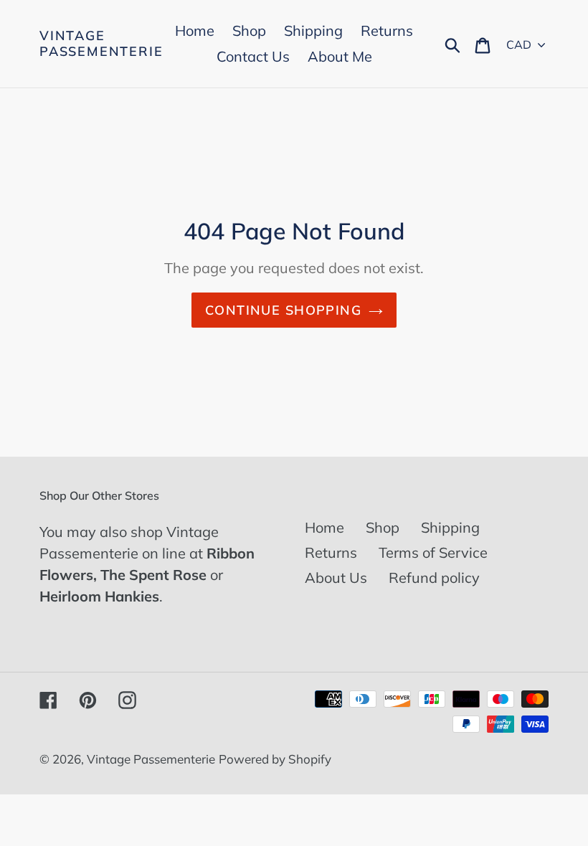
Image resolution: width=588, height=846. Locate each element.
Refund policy (434, 577)
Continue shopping (283, 310)
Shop (382, 527)
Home (324, 527)
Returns (331, 552)
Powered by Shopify (275, 758)
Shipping (450, 527)
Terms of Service (433, 552)
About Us (336, 577)
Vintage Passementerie (101, 43)
